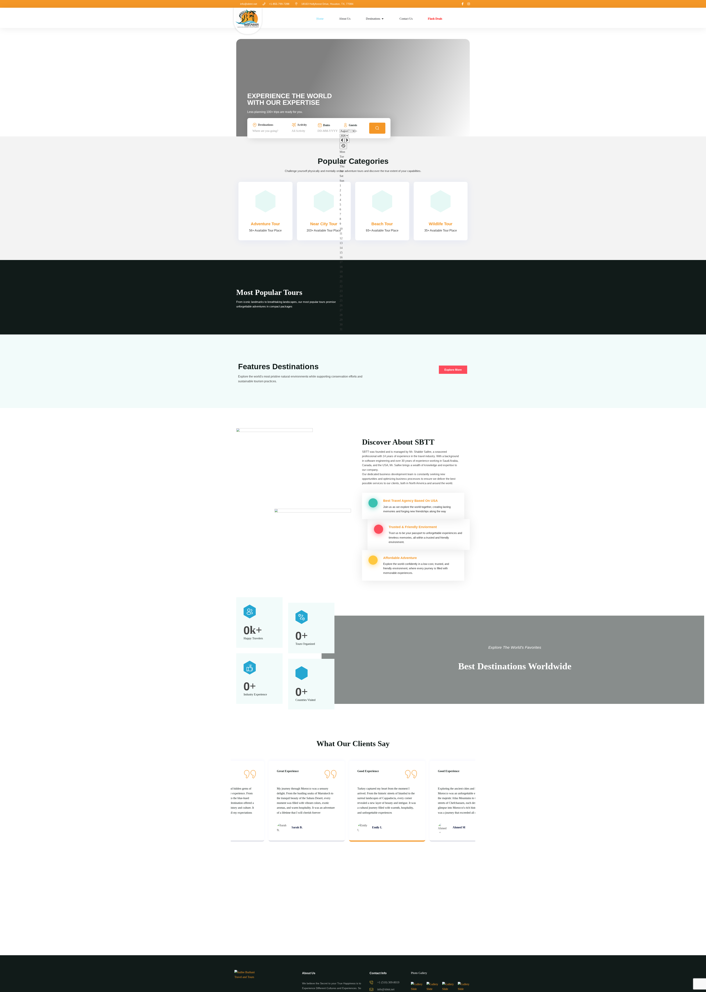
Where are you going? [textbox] (265, 130)
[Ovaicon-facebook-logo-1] (463, 4)
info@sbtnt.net (248, 3)
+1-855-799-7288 (279, 3)
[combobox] (271, 130)
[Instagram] (469, 4)
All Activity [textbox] (298, 130)
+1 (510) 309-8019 (388, 982)
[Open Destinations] (382, 19)
